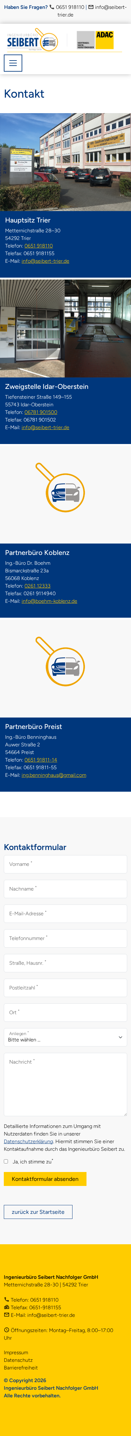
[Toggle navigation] (13, 63)
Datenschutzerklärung (28, 1141)
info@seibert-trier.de (45, 261)
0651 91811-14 (40, 760)
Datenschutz (18, 1360)
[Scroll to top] (117, 1422)
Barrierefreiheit (21, 1368)
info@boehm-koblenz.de (49, 601)
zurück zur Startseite (38, 1211)
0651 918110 (69, 7)
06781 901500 (40, 412)
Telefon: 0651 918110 (34, 1300)
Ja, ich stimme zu (33, 1161)
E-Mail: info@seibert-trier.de (42, 1315)
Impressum (16, 1352)
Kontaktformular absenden (45, 1178)
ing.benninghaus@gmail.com (54, 775)
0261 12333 (37, 586)
